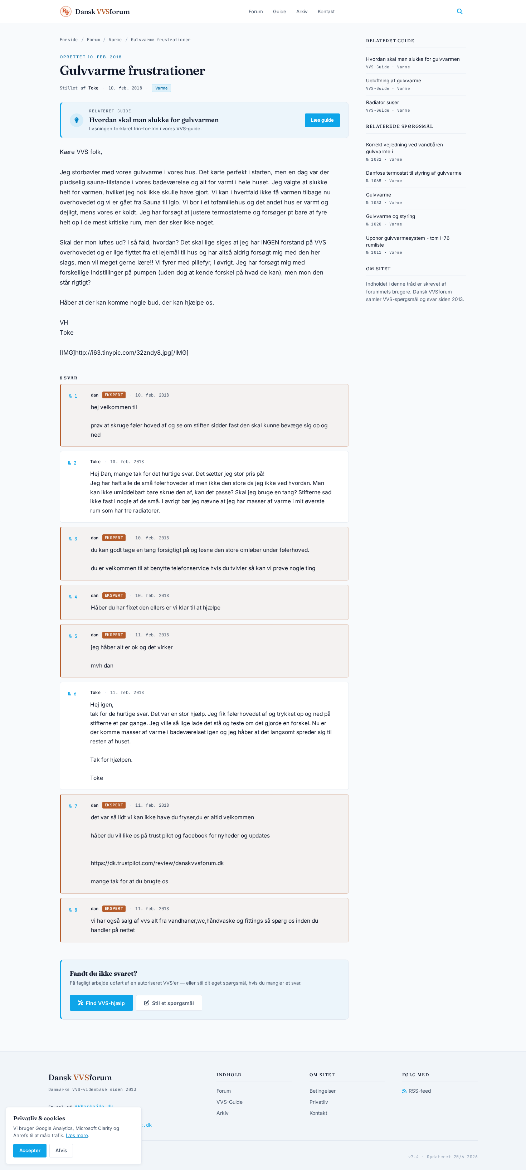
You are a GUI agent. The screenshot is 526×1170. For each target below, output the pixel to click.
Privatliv (319, 1102)
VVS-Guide (229, 1102)
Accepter (29, 1150)
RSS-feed (420, 1091)
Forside (69, 40)
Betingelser (323, 1091)
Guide (279, 11)
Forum (256, 11)
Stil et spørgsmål (173, 1003)
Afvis (61, 1150)
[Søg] (459, 11)
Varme (115, 40)
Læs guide (322, 120)
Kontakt (326, 11)
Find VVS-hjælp (105, 1003)
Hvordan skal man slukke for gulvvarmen (154, 120)
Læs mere (77, 1135)
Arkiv (302, 11)
